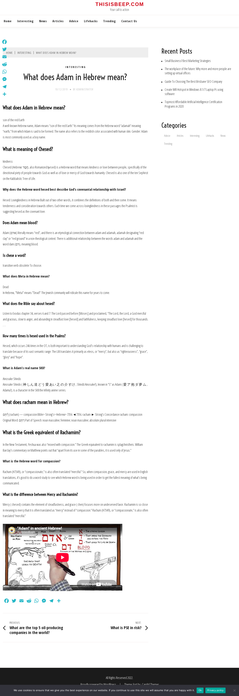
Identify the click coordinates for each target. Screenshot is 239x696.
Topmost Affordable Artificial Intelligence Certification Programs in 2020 (193, 104)
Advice (73, 21)
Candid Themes (150, 684)
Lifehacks (91, 21)
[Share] (4, 94)
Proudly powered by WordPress (98, 684)
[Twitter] (4, 49)
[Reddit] (4, 64)
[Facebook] (4, 42)
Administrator (84, 89)
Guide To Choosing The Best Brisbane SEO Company (193, 81)
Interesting (25, 21)
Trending (109, 21)
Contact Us (129, 21)
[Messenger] (4, 79)
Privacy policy (215, 690)
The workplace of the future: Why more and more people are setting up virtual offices (198, 71)
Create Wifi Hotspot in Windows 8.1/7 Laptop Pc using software (194, 91)
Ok (200, 690)
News (43, 21)
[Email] (4, 57)
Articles (58, 21)
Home (8, 21)
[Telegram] (4, 86)
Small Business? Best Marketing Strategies (188, 61)
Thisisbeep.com (119, 4)
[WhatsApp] (4, 71)
